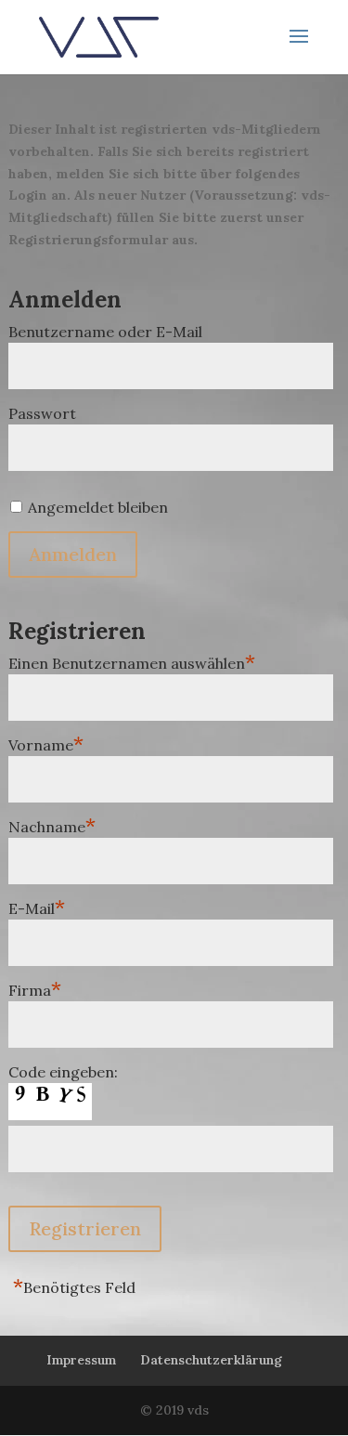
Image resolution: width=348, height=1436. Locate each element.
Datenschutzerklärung (211, 1359)
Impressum (81, 1359)
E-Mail (36, 906)
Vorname (46, 742)
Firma (34, 987)
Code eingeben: (63, 1072)
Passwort (42, 413)
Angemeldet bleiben (98, 507)
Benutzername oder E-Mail (105, 331)
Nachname (52, 824)
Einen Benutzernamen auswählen (131, 660)
